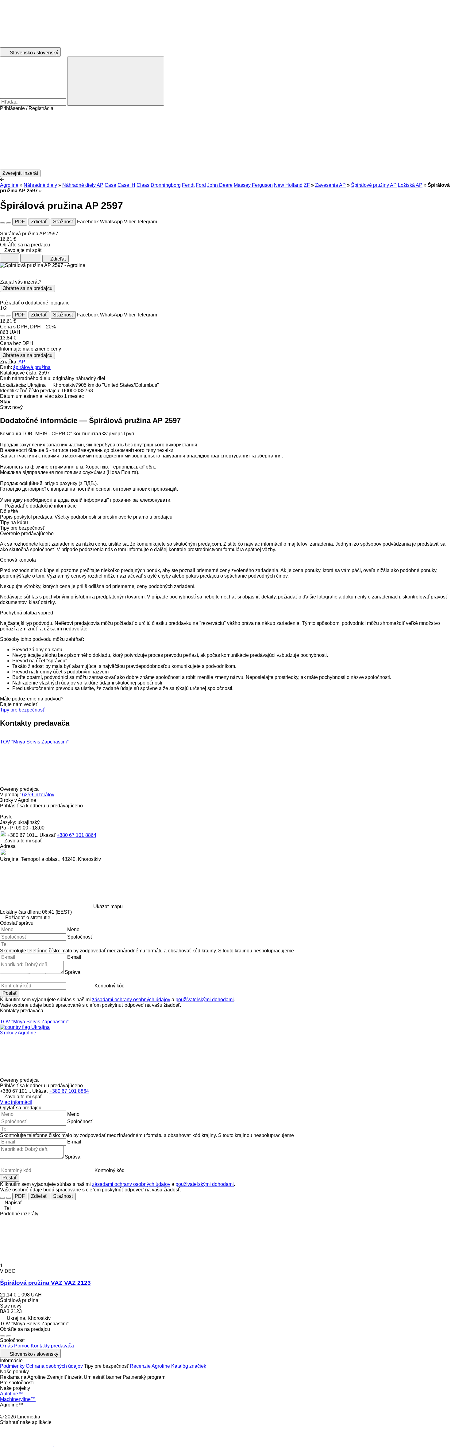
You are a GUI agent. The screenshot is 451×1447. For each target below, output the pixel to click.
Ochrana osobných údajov (54, 1366)
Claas (143, 185)
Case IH (126, 185)
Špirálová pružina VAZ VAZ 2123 (45, 1283)
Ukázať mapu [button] (108, 906)
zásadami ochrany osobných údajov (131, 999)
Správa (72, 972)
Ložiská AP (410, 185)
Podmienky (12, 1366)
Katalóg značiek (188, 1366)
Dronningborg (166, 185)
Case (110, 185)
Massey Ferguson (253, 185)
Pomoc (21, 1345)
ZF (307, 185)
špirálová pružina (32, 367)
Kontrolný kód (109, 985)
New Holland (288, 185)
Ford (201, 185)
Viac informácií (16, 1102)
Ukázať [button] (48, 835)
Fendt (188, 185)
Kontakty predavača (52, 1345)
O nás (6, 1345)
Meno (73, 929)
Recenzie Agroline (150, 1366)
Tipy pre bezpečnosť (22, 709)
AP (21, 361)
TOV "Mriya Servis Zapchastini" (34, 741)
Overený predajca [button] (20, 789)
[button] (225, 140)
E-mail (74, 957)
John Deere (220, 185)
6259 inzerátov (38, 794)
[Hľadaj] (115, 81)
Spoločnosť (79, 936)
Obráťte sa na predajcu (27, 288)
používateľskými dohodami (204, 999)
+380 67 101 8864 (76, 835)
